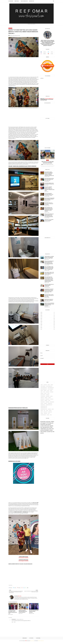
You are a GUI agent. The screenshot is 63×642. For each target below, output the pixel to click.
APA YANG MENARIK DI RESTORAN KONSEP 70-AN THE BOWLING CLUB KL (49, 194)
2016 (47, 327)
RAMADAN (45, 403)
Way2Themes (32, 640)
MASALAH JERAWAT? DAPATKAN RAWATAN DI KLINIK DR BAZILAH (23, 611)
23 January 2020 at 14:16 (19, 619)
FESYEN (51, 390)
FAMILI (48, 390)
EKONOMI (45, 390)
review (42, 410)
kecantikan (10, 585)
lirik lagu (42, 400)
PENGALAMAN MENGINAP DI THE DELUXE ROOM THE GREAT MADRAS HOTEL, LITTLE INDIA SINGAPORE (49, 215)
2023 (47, 316)
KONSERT (46, 397)
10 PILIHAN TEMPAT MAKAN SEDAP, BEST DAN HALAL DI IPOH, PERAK (49, 295)
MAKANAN (46, 400)
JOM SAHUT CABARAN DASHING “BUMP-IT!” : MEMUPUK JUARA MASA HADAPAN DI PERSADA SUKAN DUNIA (49, 189)
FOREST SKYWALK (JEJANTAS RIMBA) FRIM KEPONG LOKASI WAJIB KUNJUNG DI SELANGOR (49, 304)
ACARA (42, 384)
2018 (48, 324)
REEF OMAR (12, 35)
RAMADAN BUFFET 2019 (44, 407)
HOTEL (48, 393)
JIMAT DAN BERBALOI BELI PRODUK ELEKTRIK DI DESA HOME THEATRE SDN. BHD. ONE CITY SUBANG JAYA (49, 268)
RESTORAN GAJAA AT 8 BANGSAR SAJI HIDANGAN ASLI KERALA (49, 203)
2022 (47, 318)
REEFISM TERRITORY (41, 640)
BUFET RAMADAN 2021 (49, 386)
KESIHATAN (42, 397)
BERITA (49, 384)
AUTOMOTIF (45, 384)
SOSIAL (47, 410)
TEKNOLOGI (45, 413)
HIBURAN (42, 393)
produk (42, 403)
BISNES (52, 384)
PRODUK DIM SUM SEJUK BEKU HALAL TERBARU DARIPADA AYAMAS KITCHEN (49, 199)
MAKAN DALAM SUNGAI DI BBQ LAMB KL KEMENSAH (49, 300)
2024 (47, 315)
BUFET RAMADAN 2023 (44, 387)
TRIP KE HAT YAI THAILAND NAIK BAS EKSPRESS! (47, 162)
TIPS (48, 413)
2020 (48, 321)
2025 (47, 313)
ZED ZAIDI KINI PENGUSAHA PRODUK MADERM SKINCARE (33, 611)
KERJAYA (51, 396)
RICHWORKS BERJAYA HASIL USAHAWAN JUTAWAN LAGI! (49, 183)
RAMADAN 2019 (50, 403)
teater (42, 413)
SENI (44, 410)
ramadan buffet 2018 (44, 406)
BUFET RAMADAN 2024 (51, 387)
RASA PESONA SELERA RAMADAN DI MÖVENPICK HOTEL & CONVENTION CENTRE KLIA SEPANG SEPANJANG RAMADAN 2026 (49, 174)
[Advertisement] (23, 66)
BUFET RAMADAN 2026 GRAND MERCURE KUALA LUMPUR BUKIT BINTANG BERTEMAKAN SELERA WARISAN (49, 209)
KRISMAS (49, 397)
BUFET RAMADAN (43, 386)
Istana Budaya (43, 396)
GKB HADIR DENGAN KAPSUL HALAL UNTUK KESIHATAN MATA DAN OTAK (49, 179)
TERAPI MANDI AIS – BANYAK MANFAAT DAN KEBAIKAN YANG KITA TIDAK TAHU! (49, 257)
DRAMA (42, 390)
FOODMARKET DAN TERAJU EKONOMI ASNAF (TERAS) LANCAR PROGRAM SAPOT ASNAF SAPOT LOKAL (49, 290)
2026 (47, 312)
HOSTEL (45, 393)
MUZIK (49, 400)
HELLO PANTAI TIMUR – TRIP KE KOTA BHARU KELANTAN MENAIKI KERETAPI (49, 273)
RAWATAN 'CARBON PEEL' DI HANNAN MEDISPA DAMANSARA (49, 285)
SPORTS (50, 410)
